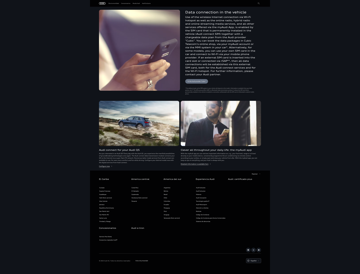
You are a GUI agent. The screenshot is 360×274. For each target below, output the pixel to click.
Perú (165, 211)
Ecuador (166, 204)
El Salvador (135, 191)
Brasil (165, 194)
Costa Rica (135, 187)
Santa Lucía (103, 218)
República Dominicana (106, 208)
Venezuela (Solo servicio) (172, 218)
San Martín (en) (104, 211)
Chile (165, 198)
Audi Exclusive (200, 187)
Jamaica (101, 204)
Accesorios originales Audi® (108, 240)
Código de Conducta (202, 214)
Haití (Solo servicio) (105, 198)
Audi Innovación (201, 198)
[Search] (258, 3)
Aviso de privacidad (141, 260)
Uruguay (166, 214)
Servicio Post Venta (105, 236)
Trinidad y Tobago (105, 221)
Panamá (134, 201)
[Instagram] (253, 250)
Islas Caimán (103, 201)
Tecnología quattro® (202, 201)
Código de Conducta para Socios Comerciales (210, 218)
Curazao (102, 187)
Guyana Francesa (104, 191)
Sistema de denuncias (203, 221)
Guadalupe (102, 194)
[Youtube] (258, 250)
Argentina (167, 187)
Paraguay (167, 208)
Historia (198, 194)
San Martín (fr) (104, 214)
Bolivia (166, 191)
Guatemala (135, 194)
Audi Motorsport (201, 204)
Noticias (198, 211)
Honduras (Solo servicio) (139, 198)
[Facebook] (248, 250)
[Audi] (102, 3)
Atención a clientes (202, 208)
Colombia (167, 201)
